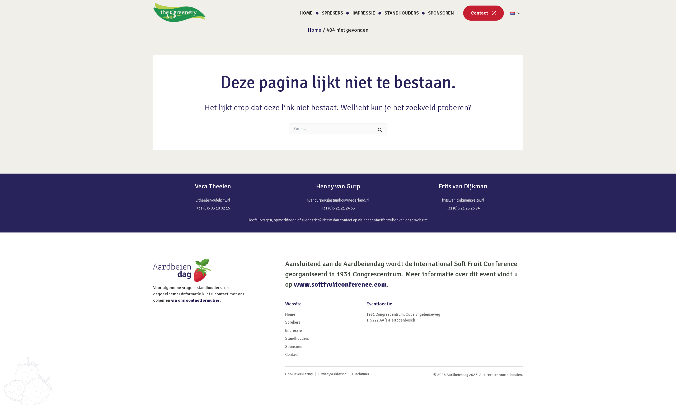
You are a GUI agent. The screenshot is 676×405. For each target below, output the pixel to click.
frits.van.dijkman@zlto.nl (463, 200)
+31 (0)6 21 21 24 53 (338, 208)
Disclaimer (360, 374)
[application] (517, 13)
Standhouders (401, 13)
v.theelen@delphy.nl (213, 200)
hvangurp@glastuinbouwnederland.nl (338, 200)
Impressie (363, 13)
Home (306, 13)
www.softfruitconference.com (340, 284)
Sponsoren (441, 13)
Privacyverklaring (332, 374)
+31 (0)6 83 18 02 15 (213, 208)
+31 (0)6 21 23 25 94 (463, 208)
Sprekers (332, 13)
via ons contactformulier (195, 300)
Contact (479, 13)
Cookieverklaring (299, 374)
